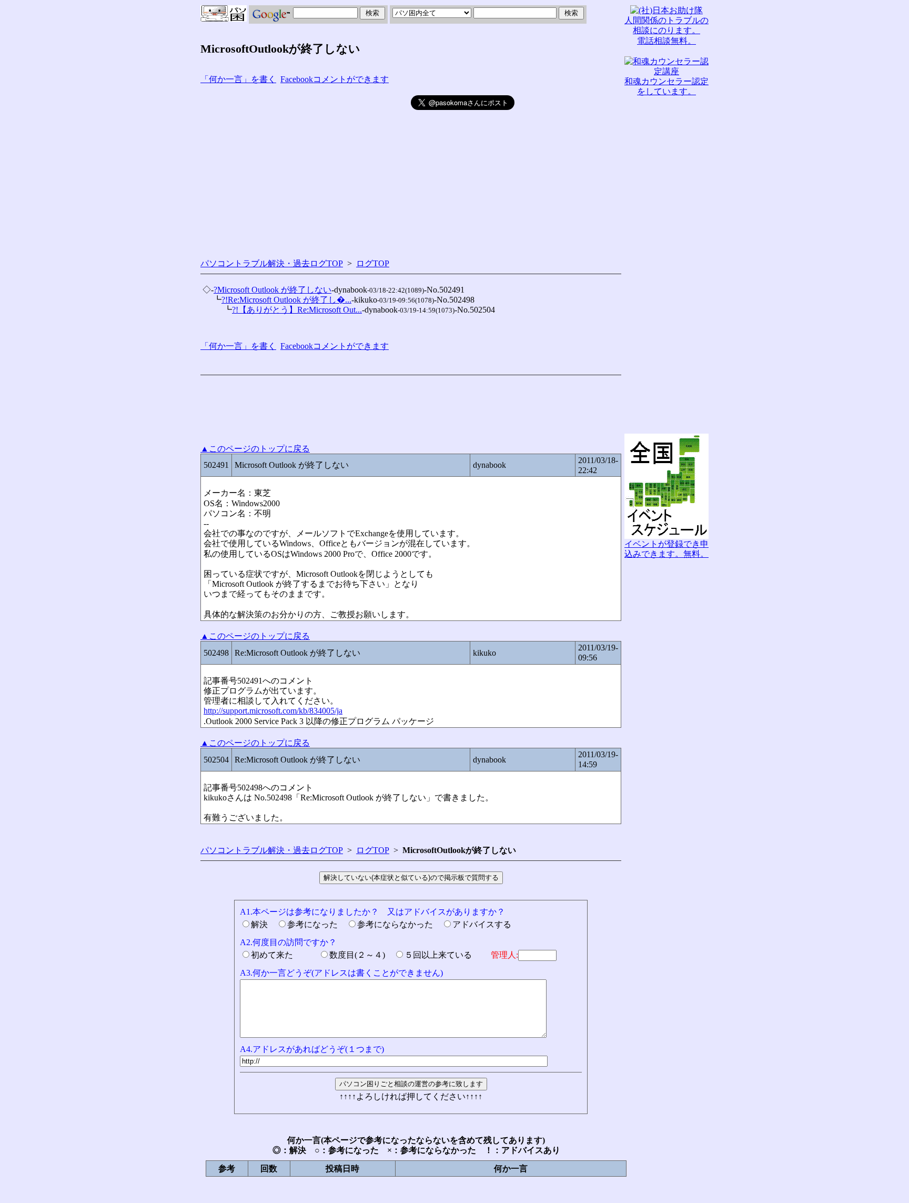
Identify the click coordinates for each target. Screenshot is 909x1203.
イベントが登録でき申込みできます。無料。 (666, 548)
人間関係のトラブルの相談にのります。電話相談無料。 (666, 30)
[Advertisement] (305, 169)
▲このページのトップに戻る (255, 448)
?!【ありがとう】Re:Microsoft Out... (297, 309)
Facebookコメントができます (334, 79)
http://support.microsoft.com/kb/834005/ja (273, 710)
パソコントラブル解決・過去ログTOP (271, 263)
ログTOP (372, 263)
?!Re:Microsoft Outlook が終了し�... (286, 299)
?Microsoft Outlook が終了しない (272, 289)
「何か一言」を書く (238, 79)
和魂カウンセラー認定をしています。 (666, 86)
